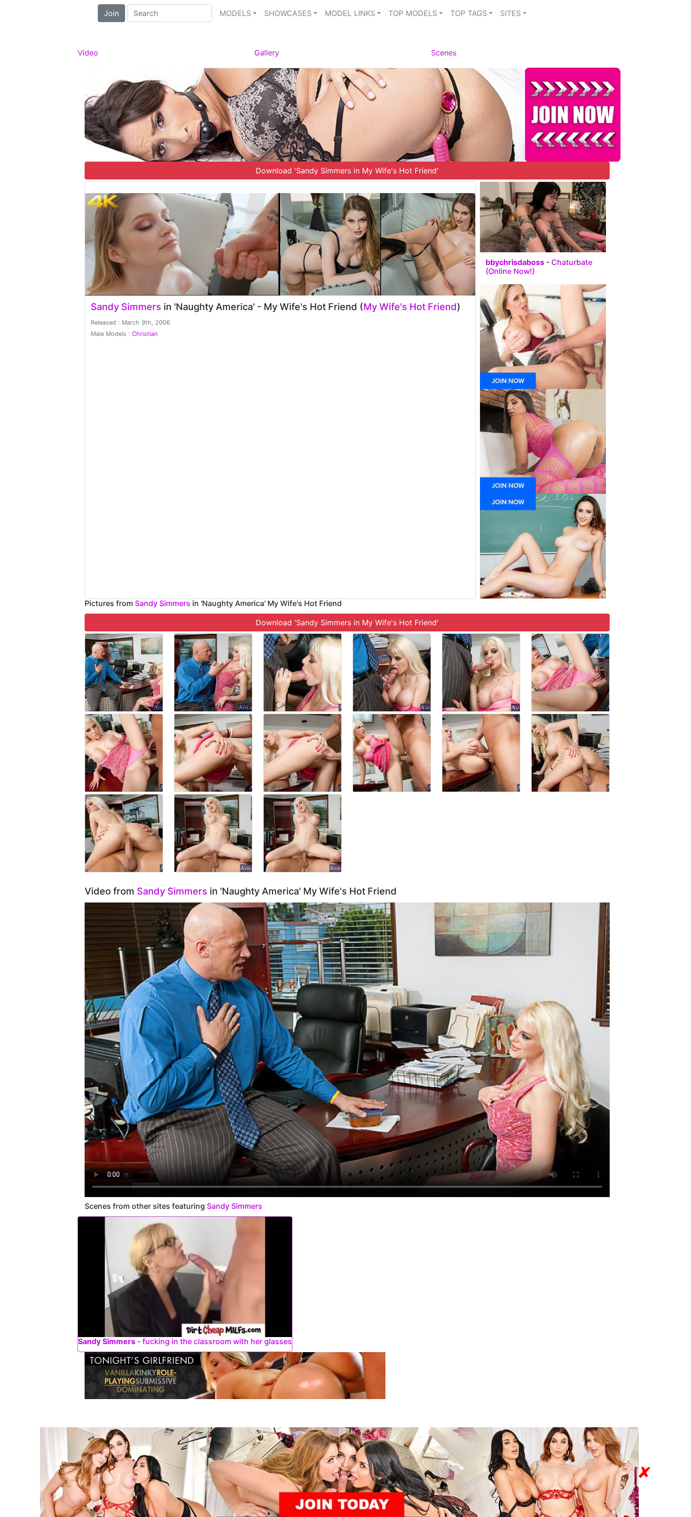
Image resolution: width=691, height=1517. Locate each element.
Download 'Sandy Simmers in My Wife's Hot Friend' (347, 170)
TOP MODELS (412, 13)
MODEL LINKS (350, 13)
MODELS (235, 13)
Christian (144, 333)
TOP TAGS (468, 13)
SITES (510, 13)
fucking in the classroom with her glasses (217, 1341)
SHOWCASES (288, 13)
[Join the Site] (352, 113)
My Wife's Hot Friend (410, 306)
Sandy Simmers (126, 306)
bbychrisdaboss (515, 262)
